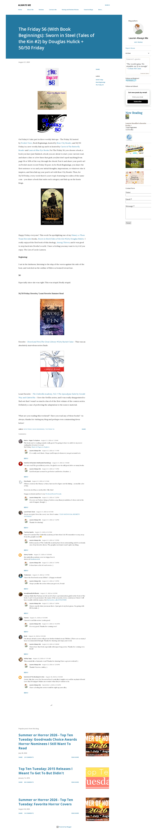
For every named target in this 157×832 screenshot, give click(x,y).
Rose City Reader (64, 143)
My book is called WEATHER (56, 600)
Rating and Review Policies (70, 9)
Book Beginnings (100, 82)
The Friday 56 (100, 85)
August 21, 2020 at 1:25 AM (49, 440)
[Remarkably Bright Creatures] (128, 118)
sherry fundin (28, 554)
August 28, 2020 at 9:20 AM (54, 677)
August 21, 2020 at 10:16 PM (39, 618)
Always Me (24, 5)
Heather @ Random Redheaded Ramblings (37, 463)
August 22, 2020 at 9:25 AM (37, 636)
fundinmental (35, 559)
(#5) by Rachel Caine (50, 342)
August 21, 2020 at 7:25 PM (50, 581)
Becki (25, 636)
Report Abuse (130, 48)
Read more (75, 757)
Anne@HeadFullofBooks (31, 593)
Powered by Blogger (65, 827)
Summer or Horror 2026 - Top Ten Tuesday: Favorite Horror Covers (46, 802)
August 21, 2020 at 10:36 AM (43, 554)
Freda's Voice (26, 143)
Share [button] (98, 69)
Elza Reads (27, 481)
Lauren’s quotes (133, 59)
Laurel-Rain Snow (29, 512)
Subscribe (138, 101)
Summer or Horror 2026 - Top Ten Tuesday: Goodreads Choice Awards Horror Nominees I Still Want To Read (48, 741)
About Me (30, 9)
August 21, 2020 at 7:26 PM (50, 603)
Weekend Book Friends (53, 494)
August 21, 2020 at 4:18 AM (60, 463)
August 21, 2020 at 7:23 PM (50, 540)
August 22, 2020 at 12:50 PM (51, 664)
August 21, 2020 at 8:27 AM (44, 512)
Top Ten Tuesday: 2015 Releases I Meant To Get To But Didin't (46, 770)
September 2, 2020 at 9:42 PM (51, 685)
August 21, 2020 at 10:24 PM (51, 624)
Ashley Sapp (28, 658)
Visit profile (138, 42)
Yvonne (26, 618)
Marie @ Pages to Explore (40, 447)
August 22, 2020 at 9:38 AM (50, 644)
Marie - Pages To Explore (32, 440)
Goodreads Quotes (144, 73)
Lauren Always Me (35, 450)
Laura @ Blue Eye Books (39, 150)
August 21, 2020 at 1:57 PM (41, 575)
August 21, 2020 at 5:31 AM (40, 481)
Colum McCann (134, 68)
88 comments (29, 782)
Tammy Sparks (29, 532)
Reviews (41, 9)
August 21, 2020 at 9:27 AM (43, 532)
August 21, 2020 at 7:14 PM (50, 469)
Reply (26, 458)
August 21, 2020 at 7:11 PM (50, 450)
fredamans (27, 575)
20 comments (29, 757)
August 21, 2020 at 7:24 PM (50, 562)
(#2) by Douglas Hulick (61, 239)
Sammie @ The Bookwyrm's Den (34, 677)
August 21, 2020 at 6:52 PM (49, 593)
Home (20, 9)
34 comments (29, 813)
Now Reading (134, 113)
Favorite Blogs (88, 9)
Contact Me (53, 9)
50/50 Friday (99, 80)
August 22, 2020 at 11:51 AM (42, 658)
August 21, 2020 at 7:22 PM (50, 497)
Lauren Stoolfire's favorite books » (136, 124)
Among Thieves (63, 242)
